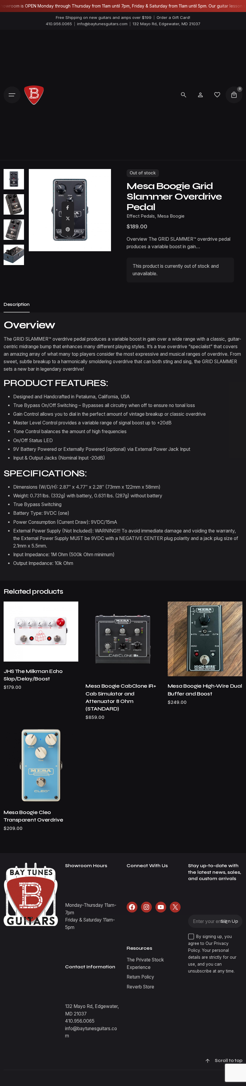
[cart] (234, 94)
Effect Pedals (141, 216)
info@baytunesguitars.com (102, 23)
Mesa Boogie (170, 216)
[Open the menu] (12, 94)
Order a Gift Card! (173, 17)
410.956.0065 (59, 23)
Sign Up (229, 921)
